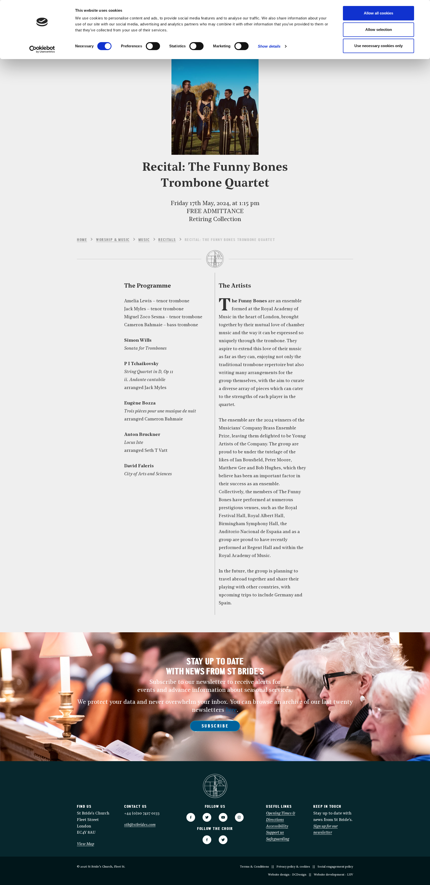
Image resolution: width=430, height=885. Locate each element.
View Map (85, 844)
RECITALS (167, 240)
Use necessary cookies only (378, 46)
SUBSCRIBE (215, 726)
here (231, 710)
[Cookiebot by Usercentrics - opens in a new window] (42, 49)
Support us (275, 833)
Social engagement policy (335, 866)
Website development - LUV (333, 874)
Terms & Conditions (254, 866)
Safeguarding (277, 839)
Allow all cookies (378, 13)
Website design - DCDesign (287, 874)
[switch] (153, 46)
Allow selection (378, 29)
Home (82, 240)
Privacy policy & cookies (293, 866)
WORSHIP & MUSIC (113, 240)
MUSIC (144, 240)
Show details (269, 46)
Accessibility (277, 826)
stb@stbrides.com (140, 825)
